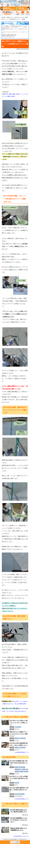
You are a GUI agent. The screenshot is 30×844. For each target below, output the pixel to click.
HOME (3, 17)
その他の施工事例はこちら (21, 752)
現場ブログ (10, 17)
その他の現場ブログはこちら (21, 836)
